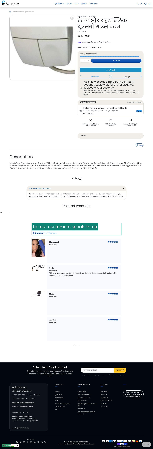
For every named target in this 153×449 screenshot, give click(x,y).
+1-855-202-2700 (18, 399)
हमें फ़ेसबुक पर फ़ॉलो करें (84, 397)
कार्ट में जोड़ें (116, 61)
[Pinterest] (31, 442)
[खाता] (141, 3)
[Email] (41, 442)
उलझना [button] (68, 4)
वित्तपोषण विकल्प (59, 397)
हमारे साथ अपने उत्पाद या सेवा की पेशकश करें (86, 413)
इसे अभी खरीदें (110, 70)
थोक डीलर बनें (81, 409)
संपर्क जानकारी (104, 391)
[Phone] (45, 442)
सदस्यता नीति (104, 397)
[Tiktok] (27, 442)
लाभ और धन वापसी (60, 406)
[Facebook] (17, 442)
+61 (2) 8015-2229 (18, 420)
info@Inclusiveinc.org (21, 428)
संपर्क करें (57, 391)
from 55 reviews (49, 233)
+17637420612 (88, 113)
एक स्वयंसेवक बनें (82, 400)
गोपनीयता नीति (104, 406)
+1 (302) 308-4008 (18, 395)
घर (10, 12)
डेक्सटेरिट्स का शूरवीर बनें (84, 394)
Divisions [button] (93, 4)
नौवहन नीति (104, 394)
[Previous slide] (17, 212)
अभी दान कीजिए (82, 391)
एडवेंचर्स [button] (83, 4)
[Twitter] (20, 442)
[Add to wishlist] (1, 212)
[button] (137, 3)
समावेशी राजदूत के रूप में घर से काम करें (87, 405)
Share (141, 145)
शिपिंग (56, 400)
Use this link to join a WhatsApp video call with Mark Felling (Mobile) (133, 394)
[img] (38, 233)
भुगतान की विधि (59, 394)
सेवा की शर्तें (103, 403)
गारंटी (56, 409)
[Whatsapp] (38, 442)
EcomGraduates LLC (87, 444)
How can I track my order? (39, 188)
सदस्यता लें (120, 370)
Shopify (69, 444)
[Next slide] (136, 212)
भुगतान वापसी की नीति (106, 400)
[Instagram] (24, 442)
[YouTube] (34, 442)
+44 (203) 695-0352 (19, 418)
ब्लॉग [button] (76, 4)
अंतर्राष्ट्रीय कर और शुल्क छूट (62, 403)
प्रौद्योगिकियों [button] (58, 4)
